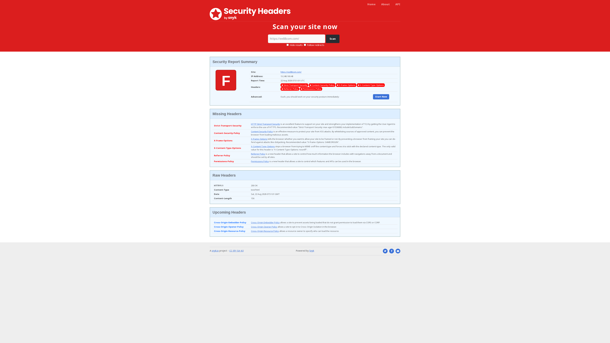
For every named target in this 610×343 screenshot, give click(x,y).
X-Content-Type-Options (263, 146)
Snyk (311, 250)
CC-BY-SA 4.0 (236, 250)
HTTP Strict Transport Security (265, 124)
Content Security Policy (262, 131)
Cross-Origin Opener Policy (264, 226)
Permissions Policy (260, 161)
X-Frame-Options (259, 139)
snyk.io (215, 250)
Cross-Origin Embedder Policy (265, 222)
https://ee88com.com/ (291, 72)
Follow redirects (315, 45)
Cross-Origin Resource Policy (265, 231)
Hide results (296, 45)
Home (371, 4)
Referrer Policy (258, 153)
